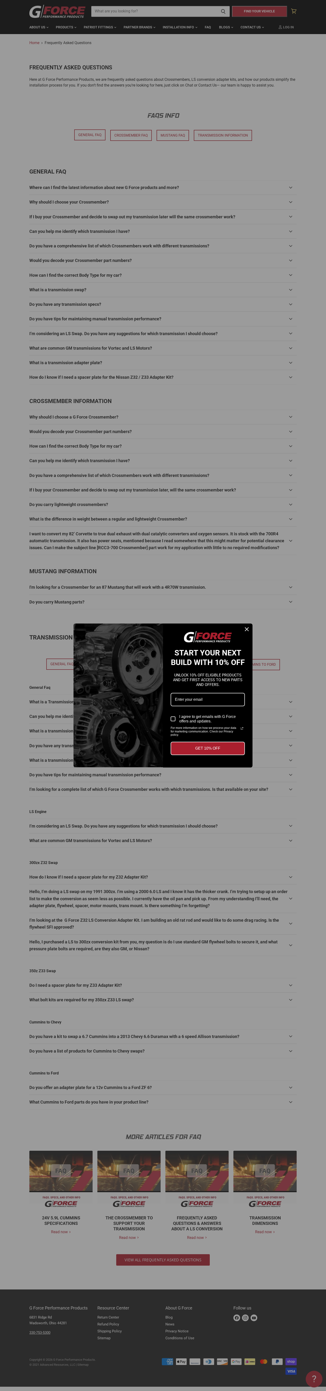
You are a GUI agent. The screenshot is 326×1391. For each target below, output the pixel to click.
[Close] (246, 629)
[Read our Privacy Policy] (242, 728)
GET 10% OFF (207, 748)
